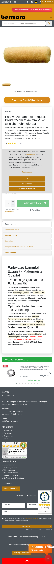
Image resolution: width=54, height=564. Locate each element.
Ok (27, 178)
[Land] (36, 2)
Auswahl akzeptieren (27, 189)
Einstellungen (27, 172)
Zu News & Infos (9, 2)
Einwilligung (30, 154)
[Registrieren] (32, 2)
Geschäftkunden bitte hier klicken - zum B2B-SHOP (32, 10)
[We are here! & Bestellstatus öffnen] (48, 558)
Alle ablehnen (27, 183)
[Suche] (49, 23)
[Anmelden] (28, 2)
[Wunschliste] (39, 2)
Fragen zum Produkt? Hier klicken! (27, 100)
